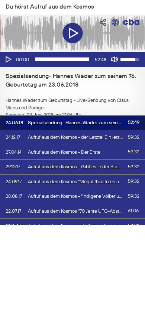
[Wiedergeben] (8, 59)
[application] (72, 59)
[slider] (62, 59)
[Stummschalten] (114, 59)
